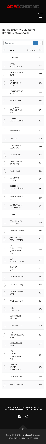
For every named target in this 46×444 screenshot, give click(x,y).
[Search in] (40, 43)
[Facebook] (19, 416)
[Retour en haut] (23, 428)
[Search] (35, 43)
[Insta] (26, 416)
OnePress (27, 435)
